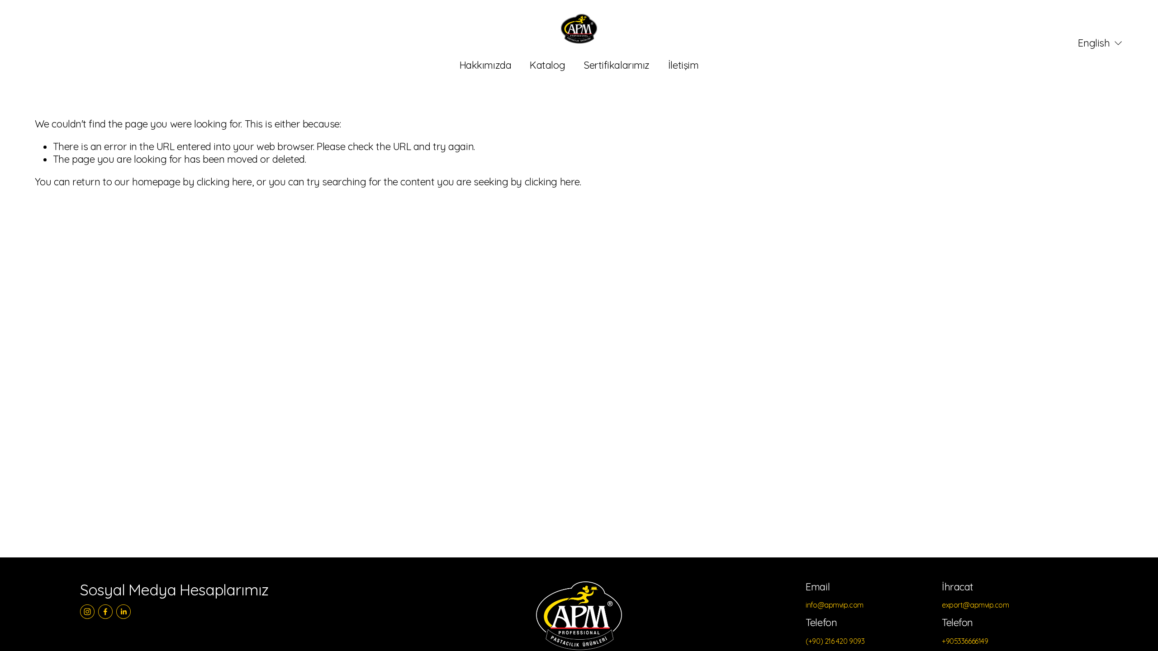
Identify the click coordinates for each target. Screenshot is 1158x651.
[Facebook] (105, 611)
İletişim (683, 65)
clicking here (224, 181)
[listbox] (1094, 43)
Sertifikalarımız (617, 65)
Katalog (547, 65)
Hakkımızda (486, 65)
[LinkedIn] (123, 611)
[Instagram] (87, 611)
